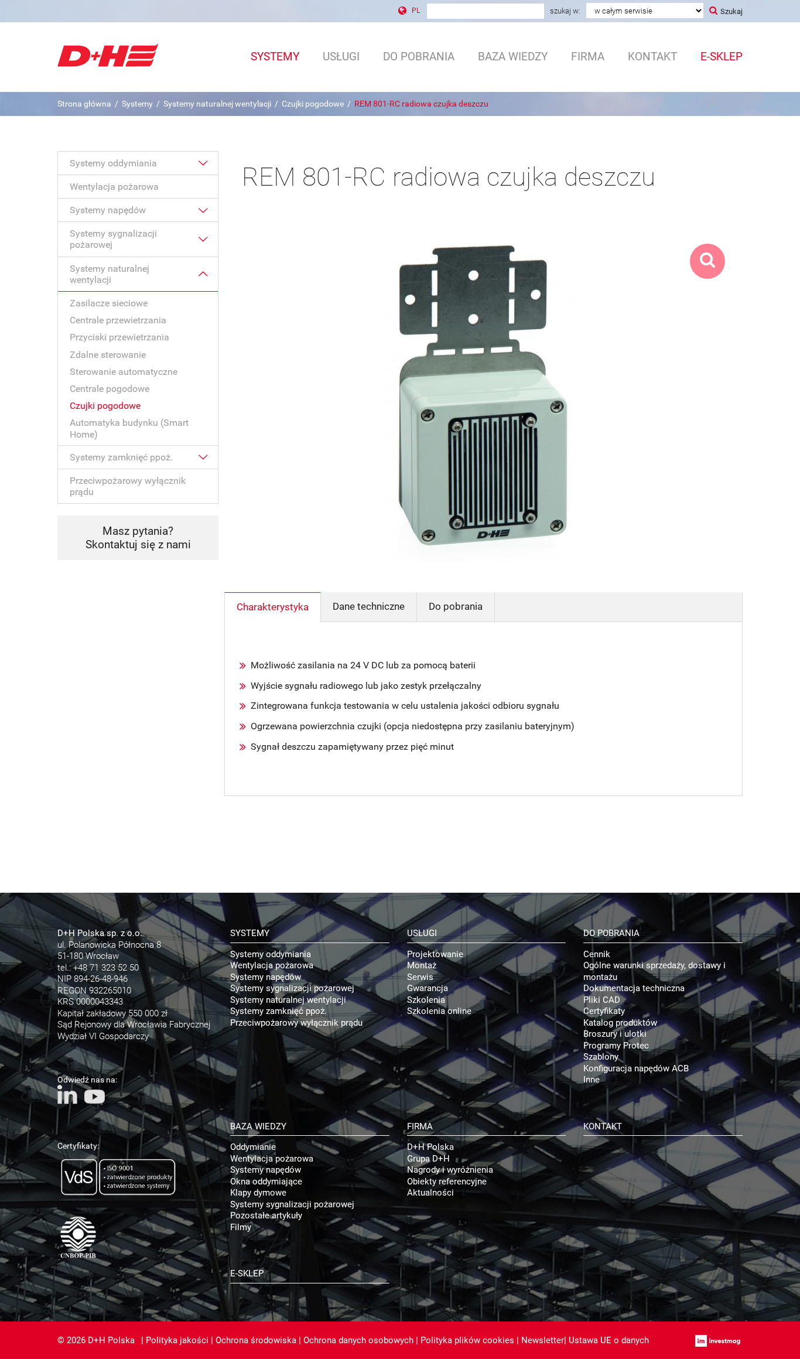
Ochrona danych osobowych (358, 1340)
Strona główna (84, 103)
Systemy (137, 103)
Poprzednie (245, 384)
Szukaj (731, 11)
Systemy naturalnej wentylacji (217, 103)
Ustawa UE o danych (609, 1340)
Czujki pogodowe (313, 103)
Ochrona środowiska (256, 1340)
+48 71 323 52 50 (106, 967)
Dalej (721, 384)
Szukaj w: (565, 11)
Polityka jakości (177, 1340)
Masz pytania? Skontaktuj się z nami (138, 537)
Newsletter (542, 1340)
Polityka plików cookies (467, 1340)
